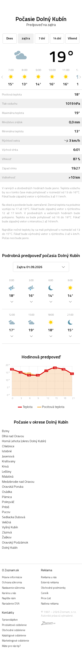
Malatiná (7, 476)
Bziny (5, 430)
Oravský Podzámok (15, 542)
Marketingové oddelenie (15, 641)
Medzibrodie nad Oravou (18, 481)
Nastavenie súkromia (13, 588)
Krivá (5, 466)
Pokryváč (8, 501)
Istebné (7, 451)
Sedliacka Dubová (13, 517)
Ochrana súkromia (12, 582)
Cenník (44, 593)
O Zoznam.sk (10, 570)
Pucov (6, 511)
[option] (11, 77)
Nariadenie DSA (11, 603)
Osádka (7, 491)
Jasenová (8, 456)
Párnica (7, 496)
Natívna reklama (50, 603)
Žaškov (7, 537)
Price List (46, 598)
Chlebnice (8, 446)
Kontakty (8, 612)
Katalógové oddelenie (14, 635)
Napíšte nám (9, 598)
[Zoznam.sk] (48, 624)
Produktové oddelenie (14, 625)
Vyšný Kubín (10, 527)
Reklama (46, 570)
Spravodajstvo (10, 620)
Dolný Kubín (10, 547)
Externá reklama (50, 582)
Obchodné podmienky (53, 588)
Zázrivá (7, 532)
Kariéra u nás (9, 593)
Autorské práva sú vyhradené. (57, 616)
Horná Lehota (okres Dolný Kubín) (24, 441)
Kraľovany (8, 461)
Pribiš (5, 507)
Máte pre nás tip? (11, 646)
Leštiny (6, 471)
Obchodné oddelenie (13, 630)
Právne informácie (12, 577)
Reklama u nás (49, 577)
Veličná (6, 522)
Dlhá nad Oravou (13, 436)
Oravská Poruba (12, 486)
